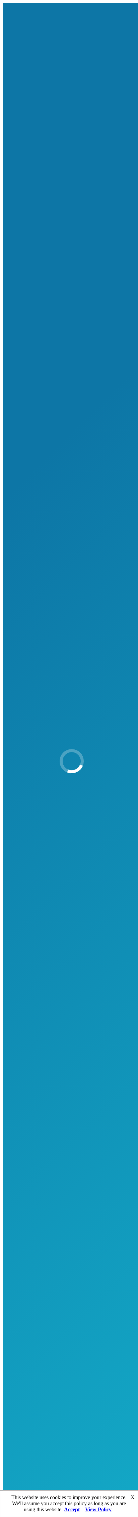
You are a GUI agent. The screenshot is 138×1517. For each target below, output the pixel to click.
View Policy (98, 1509)
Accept (72, 1509)
